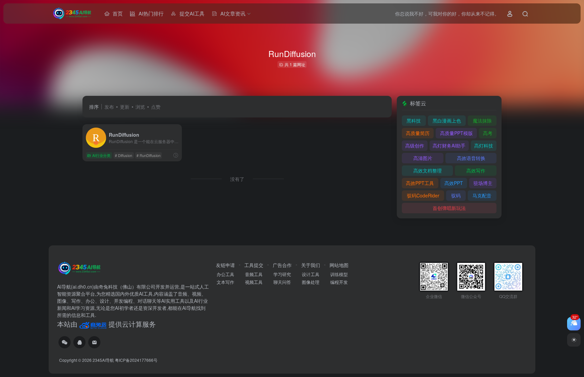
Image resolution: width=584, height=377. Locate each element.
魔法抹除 (482, 120)
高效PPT (453, 183)
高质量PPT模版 (456, 133)
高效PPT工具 (420, 183)
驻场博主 (482, 183)
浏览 (140, 106)
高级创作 (414, 145)
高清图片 (422, 158)
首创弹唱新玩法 (449, 208)
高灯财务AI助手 (449, 145)
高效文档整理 (427, 170)
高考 (487, 133)
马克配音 (481, 195)
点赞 (156, 106)
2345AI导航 (103, 360)
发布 (109, 106)
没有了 (237, 179)
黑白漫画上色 (447, 120)
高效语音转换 (471, 158)
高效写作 (475, 170)
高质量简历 (418, 133)
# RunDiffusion (149, 155)
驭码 (456, 195)
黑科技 (414, 120)
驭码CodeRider (423, 195)
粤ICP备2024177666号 (136, 360)
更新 (124, 106)
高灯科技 (483, 145)
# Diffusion (123, 155)
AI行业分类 (101, 155)
